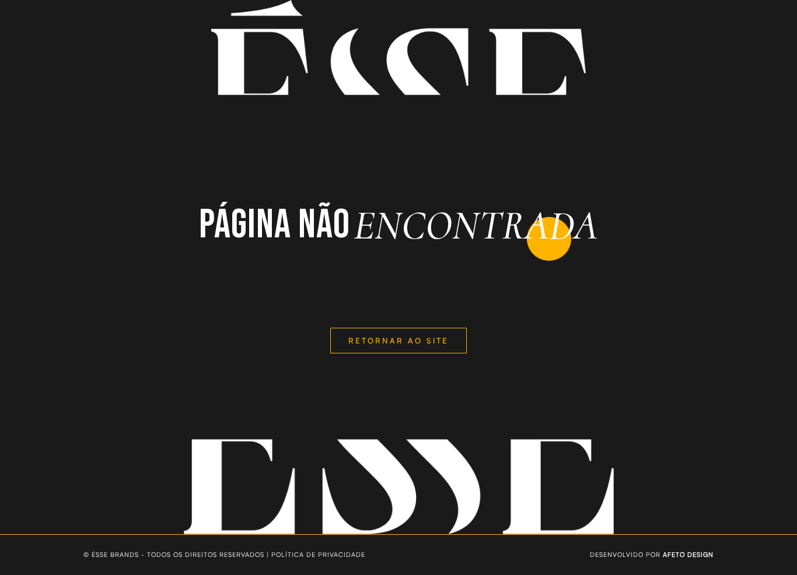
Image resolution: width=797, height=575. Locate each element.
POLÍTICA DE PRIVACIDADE (318, 555)
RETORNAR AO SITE (398, 340)
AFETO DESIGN (688, 555)
